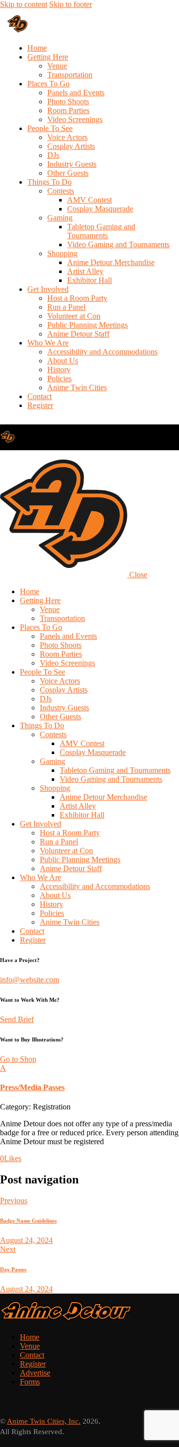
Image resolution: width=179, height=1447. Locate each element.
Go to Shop (18, 1059)
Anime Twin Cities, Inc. (44, 1421)
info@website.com (29, 979)
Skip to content (23, 4)
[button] (89, 1078)
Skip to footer (70, 4)
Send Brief (17, 1019)
